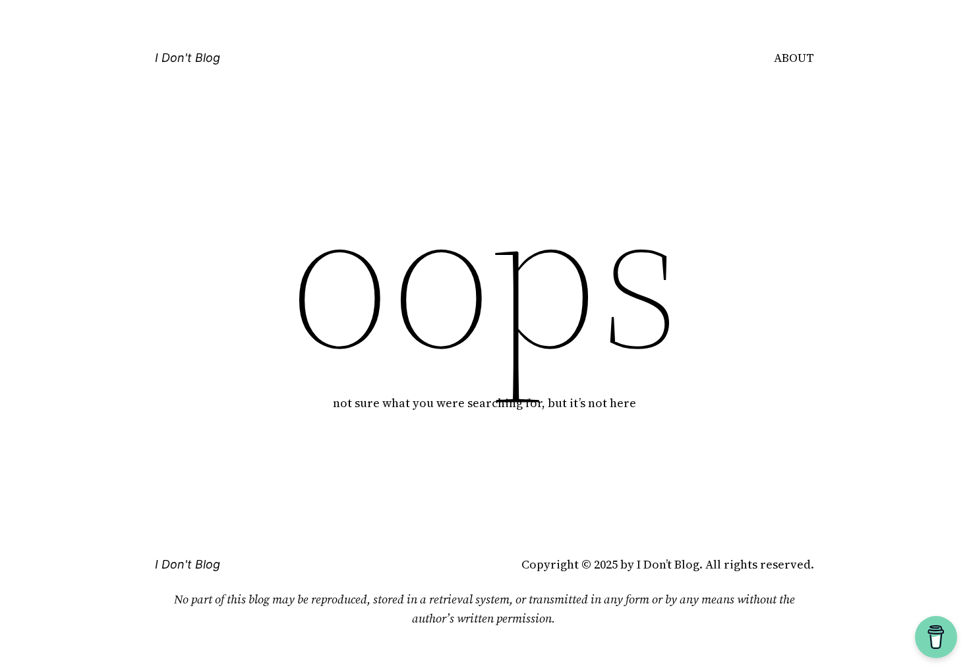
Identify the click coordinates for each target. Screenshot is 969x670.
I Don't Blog (187, 58)
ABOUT (794, 57)
